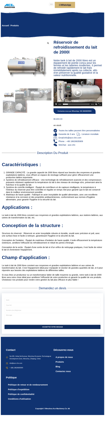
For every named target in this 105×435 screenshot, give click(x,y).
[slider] (76, 104)
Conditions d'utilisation (19, 399)
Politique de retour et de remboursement (28, 385)
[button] (48, 43)
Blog (58, 366)
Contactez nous (63, 371)
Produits (14, 25)
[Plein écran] (99, 104)
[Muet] (96, 104)
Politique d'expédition (18, 389)
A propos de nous (64, 357)
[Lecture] (56, 104)
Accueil (5, 25)
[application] (78, 92)
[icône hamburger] (51, 4)
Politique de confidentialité (21, 394)
